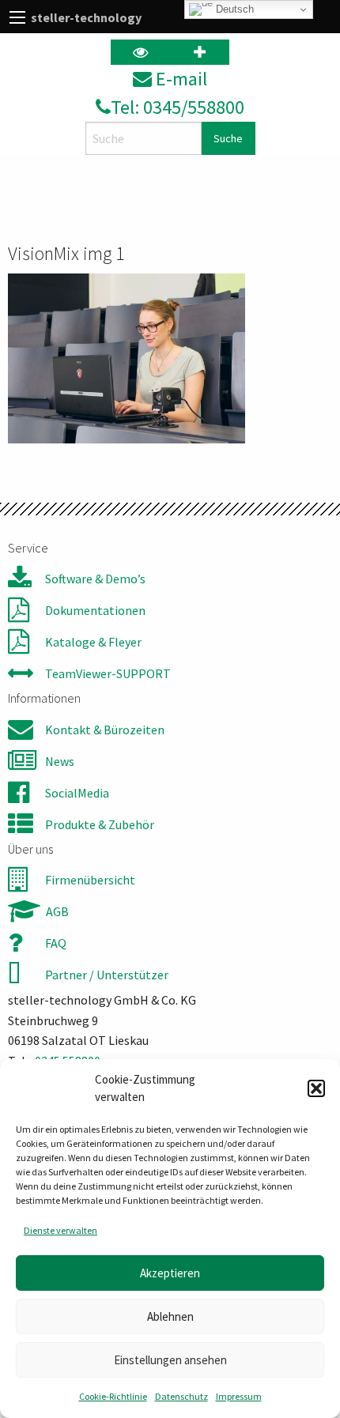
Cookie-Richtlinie (113, 1396)
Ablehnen (170, 1316)
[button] (316, 1088)
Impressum (239, 1396)
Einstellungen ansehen (170, 1359)
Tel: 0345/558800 (177, 107)
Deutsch (233, 9)
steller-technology (86, 17)
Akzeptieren (170, 1272)
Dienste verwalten (60, 1230)
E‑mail (179, 78)
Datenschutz (181, 1396)
